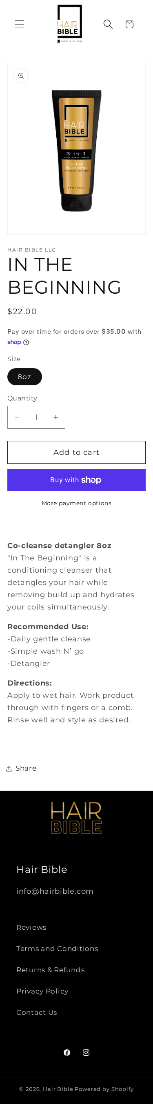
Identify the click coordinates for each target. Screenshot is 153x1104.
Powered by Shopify (104, 1089)
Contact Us (36, 1012)
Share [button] (26, 768)
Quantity (22, 398)
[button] (20, 24)
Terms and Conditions (57, 948)
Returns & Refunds (50, 970)
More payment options (77, 503)
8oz (25, 377)
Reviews (31, 927)
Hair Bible (58, 1089)
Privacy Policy (42, 991)
